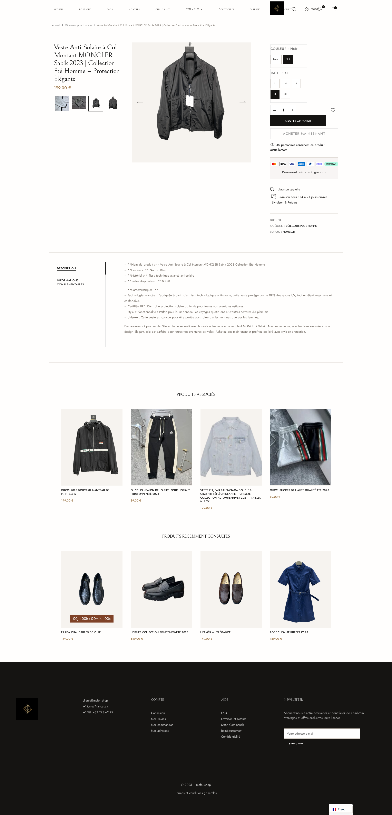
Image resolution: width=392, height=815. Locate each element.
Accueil (56, 25)
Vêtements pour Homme (78, 25)
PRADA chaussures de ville (81, 632)
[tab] (81, 268)
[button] (333, 9)
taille (280, 73)
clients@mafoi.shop (95, 700)
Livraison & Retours (284, 202)
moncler (289, 232)
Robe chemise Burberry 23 (289, 632)
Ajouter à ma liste (333, 110)
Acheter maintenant (304, 133)
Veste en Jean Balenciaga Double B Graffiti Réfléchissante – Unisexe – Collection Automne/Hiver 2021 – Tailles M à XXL (230, 495)
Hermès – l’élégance (215, 632)
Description (66, 268)
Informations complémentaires (70, 282)
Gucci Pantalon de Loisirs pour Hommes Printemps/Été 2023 (161, 492)
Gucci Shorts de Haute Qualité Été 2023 (299, 490)
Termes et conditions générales (196, 793)
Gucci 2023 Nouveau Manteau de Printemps (85, 492)
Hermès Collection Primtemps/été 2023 (159, 632)
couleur (284, 48)
